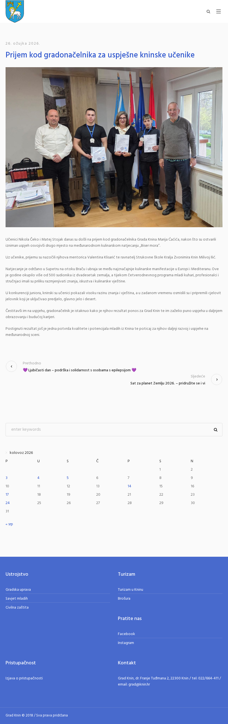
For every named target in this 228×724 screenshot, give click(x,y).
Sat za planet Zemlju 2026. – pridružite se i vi (167, 383)
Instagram (126, 643)
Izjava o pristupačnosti (24, 678)
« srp (9, 524)
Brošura (124, 598)
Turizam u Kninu (130, 590)
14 (129, 486)
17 (7, 494)
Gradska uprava (18, 590)
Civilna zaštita (17, 607)
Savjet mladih (17, 598)
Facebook (126, 634)
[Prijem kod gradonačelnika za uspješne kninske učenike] (114, 147)
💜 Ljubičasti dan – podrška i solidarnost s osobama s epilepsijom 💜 (79, 370)
